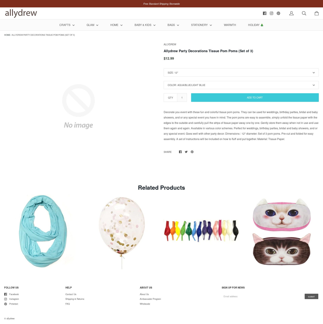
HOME (114, 25)
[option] (78, 106)
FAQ (67, 303)
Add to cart (255, 97)
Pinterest (13, 303)
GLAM (91, 25)
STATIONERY (199, 25)
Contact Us (70, 294)
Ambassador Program (150, 298)
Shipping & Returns (74, 298)
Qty (170, 97)
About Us (144, 294)
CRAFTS (65, 25)
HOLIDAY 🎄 (256, 25)
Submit (311, 296)
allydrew (10, 318)
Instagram (14, 298)
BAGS (172, 25)
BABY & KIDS (143, 25)
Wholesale (145, 303)
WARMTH (230, 25)
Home (7, 34)
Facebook (14, 294)
